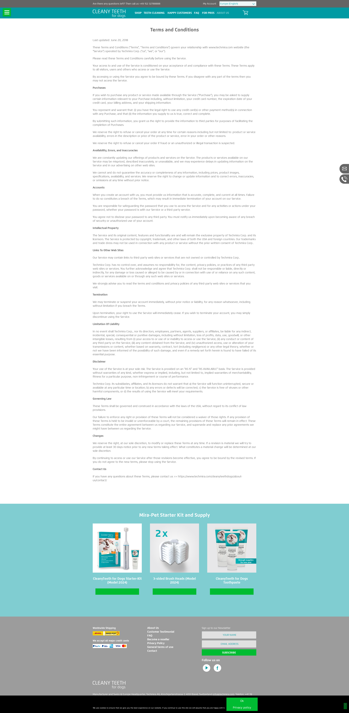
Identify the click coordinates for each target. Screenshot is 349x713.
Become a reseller (158, 639)
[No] (345, 706)
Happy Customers (180, 13)
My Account (210, 3)
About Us (223, 13)
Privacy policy (242, 707)
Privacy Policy (156, 643)
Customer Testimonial (160, 631)
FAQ (149, 635)
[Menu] (7, 12)
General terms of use (160, 647)
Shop (138, 13)
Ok (242, 700)
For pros (208, 13)
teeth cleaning (154, 13)
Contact (152, 651)
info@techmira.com (223, 694)
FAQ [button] (196, 13)
